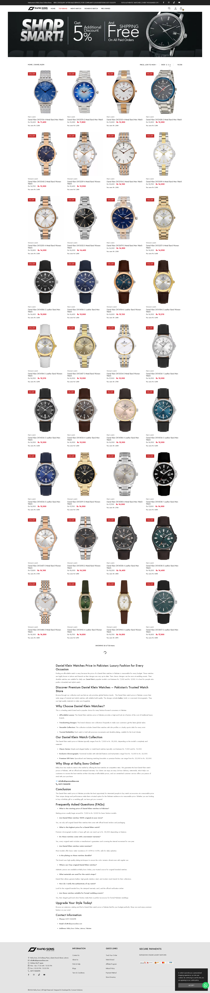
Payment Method (111, 973)
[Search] (169, 8)
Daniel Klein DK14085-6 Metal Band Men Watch (125, 502)
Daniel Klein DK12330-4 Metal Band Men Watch (125, 119)
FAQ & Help (76, 964)
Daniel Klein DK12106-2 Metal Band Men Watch (124, 181)
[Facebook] (163, 2)
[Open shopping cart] (181, 8)
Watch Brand (110, 960)
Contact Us (75, 955)
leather (120, 698)
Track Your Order (111, 955)
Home (53, 8)
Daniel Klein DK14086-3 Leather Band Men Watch (83, 310)
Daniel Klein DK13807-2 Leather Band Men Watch (162, 631)
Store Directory (111, 977)
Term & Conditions (78, 973)
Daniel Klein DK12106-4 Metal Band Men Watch (46, 119)
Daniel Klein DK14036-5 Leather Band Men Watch (44, 503)
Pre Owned (105, 8)
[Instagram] (168, 2)
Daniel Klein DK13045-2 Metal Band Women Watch (44, 182)
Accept (191, 985)
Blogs (74, 968)
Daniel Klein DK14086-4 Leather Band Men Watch (123, 438)
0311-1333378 (64, 784)
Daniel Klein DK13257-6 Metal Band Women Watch (162, 246)
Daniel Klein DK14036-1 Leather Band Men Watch (162, 374)
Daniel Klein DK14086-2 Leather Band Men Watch (44, 310)
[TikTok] (174, 2)
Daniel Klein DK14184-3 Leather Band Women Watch (45, 374)
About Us (75, 960)
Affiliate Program (111, 964)
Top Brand (63, 8)
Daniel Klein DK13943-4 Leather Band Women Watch (84, 631)
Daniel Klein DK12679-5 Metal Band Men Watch (124, 245)
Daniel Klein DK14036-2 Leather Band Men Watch (44, 438)
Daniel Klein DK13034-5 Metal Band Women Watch (123, 374)
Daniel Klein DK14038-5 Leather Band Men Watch (162, 566)
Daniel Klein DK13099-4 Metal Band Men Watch (164, 181)
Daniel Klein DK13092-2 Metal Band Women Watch (83, 566)
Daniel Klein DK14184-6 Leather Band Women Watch (124, 310)
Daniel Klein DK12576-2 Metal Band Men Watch (85, 119)
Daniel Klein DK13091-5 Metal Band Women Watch (83, 503)
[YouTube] (179, 2)
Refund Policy (110, 968)
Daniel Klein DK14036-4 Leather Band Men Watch (83, 438)
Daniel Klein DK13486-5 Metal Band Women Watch (44, 631)
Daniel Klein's (90, 679)
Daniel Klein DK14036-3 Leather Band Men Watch (162, 438)
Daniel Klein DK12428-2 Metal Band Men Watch (164, 119)
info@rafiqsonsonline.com (68, 781)
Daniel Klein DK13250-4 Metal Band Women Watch (44, 246)
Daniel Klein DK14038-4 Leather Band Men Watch (123, 566)
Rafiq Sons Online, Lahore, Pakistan (79, 928)
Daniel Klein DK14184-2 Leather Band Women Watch (163, 310)
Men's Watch (76, 8)
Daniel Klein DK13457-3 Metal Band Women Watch (83, 374)
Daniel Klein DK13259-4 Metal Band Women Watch (83, 182)
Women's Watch (91, 8)
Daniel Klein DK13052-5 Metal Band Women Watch (83, 246)
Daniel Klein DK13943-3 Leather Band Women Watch (124, 631)
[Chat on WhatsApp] (205, 985)
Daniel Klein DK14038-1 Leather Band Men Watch (162, 503)
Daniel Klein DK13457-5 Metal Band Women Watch (44, 566)
